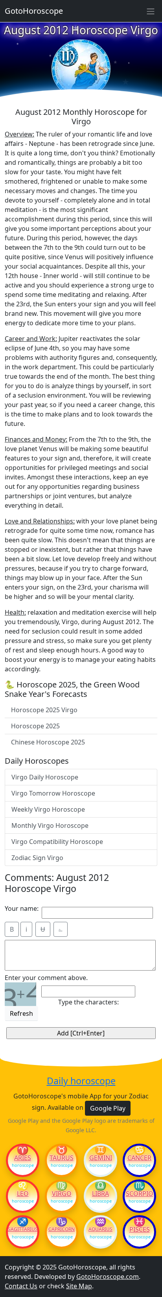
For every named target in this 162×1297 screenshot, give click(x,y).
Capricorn (61, 1229)
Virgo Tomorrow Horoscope (53, 793)
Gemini (100, 1157)
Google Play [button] (107, 1108)
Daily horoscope (81, 1081)
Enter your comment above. (46, 977)
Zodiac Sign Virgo (37, 857)
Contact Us (21, 1286)
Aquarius (100, 1229)
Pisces (139, 1229)
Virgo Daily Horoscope (44, 777)
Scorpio (139, 1193)
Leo (23, 1193)
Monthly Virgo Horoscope (49, 825)
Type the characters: (88, 1002)
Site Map (79, 1286)
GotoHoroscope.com (107, 1276)
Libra (100, 1193)
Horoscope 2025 (35, 726)
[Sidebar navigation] (150, 11)
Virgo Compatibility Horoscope (57, 841)
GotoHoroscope (34, 11)
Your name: (22, 908)
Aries (22, 1157)
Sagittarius (22, 1229)
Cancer (139, 1157)
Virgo (62, 1193)
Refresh (21, 1013)
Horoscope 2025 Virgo (44, 710)
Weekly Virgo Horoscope (48, 809)
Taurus (62, 1157)
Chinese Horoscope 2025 (48, 742)
